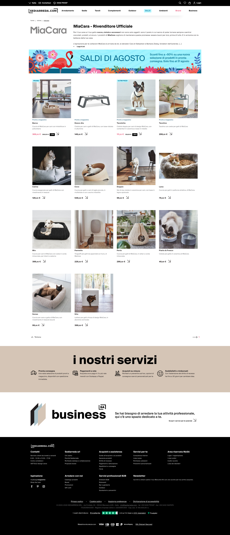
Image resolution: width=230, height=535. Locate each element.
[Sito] (94, 301)
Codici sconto (173, 461)
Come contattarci (37, 461)
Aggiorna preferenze (117, 501)
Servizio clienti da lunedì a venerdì (43, 455)
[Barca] (51, 108)
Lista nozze (137, 458)
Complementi (114, 10)
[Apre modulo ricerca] (180, 3)
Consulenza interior (140, 455)
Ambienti (163, 10)
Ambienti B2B (104, 479)
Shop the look (36, 482)
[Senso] (51, 301)
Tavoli (97, 10)
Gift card (68, 487)
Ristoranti (102, 482)
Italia (34, 3)
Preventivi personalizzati (142, 463)
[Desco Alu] (94, 108)
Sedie (84, 10)
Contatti (35, 452)
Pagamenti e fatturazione (108, 463)
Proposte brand (70, 463)
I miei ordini (172, 458)
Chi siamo (68, 455)
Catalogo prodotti (71, 479)
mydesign (38, 479)
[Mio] (51, 237)
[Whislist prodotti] (185, 3)
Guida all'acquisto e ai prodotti (110, 455)
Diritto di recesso (105, 461)
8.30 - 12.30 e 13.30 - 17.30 (40, 458)
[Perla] (136, 237)
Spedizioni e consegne (107, 466)
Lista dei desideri (174, 463)
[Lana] (178, 173)
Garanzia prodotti (105, 458)
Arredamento (68, 10)
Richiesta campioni (140, 461)
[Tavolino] (178, 108)
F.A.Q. (101, 469)
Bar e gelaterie (104, 485)
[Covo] (94, 173)
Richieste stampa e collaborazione (77, 461)
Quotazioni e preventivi (107, 490)
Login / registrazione (175, 455)
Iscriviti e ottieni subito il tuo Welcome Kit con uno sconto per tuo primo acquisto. (163, 479)
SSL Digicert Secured (143, 524)
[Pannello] (94, 237)
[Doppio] (136, 173)
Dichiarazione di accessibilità (146, 501)
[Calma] (51, 173)
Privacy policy (77, 501)
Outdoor (132, 10)
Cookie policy (96, 501)
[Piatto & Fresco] (178, 237)
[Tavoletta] (136, 108)
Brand (178, 10)
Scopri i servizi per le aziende (180, 421)
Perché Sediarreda (72, 458)
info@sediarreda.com (128, 505)
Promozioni (69, 485)
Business (193, 10)
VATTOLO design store (39, 463)
